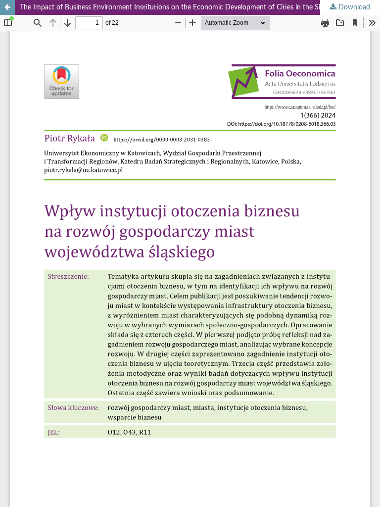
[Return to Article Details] (7, 7)
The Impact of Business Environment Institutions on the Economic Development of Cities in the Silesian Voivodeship (197, 7)
